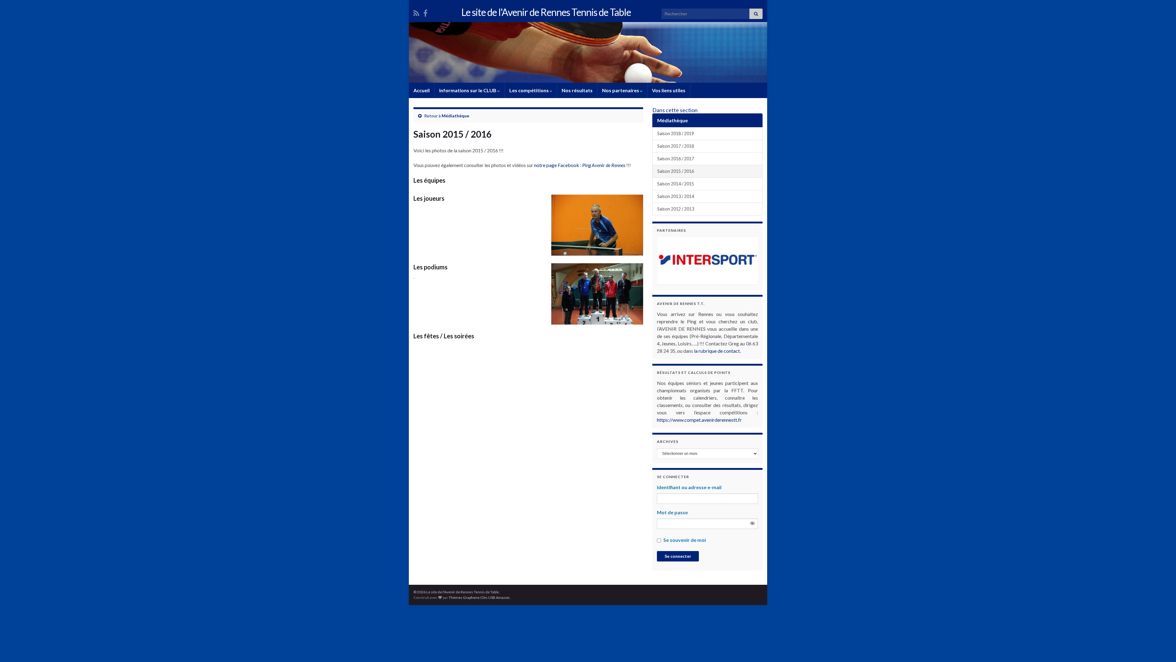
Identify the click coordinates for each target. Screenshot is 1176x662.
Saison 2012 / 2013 (675, 208)
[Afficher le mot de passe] (752, 524)
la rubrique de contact (717, 351)
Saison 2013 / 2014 (675, 196)
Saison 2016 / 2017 (675, 158)
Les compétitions (529, 90)
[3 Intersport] (707, 261)
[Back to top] (1162, 648)
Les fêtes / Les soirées (443, 336)
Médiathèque (455, 115)
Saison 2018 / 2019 (675, 133)
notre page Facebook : (579, 165)
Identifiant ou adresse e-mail (689, 487)
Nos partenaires (621, 90)
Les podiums (430, 267)
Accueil (421, 90)
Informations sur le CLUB (468, 90)
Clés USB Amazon (495, 597)
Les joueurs (428, 198)
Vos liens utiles (668, 90)
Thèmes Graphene (464, 597)
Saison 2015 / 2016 (675, 171)
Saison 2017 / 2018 (675, 146)
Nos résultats (577, 90)
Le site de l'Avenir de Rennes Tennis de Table (546, 12)
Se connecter (678, 556)
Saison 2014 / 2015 (675, 183)
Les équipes (429, 180)
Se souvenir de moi (684, 540)
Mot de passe (672, 512)
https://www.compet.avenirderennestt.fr (699, 420)
